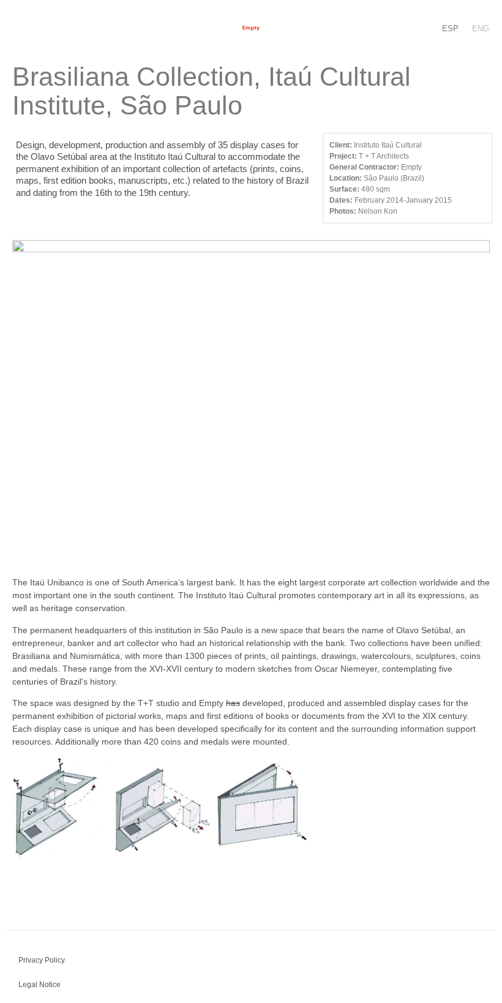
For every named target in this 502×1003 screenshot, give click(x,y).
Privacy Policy (41, 960)
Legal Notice (39, 984)
